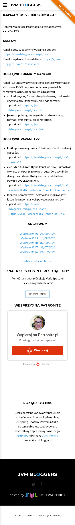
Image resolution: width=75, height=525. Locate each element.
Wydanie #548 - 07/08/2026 (37, 242)
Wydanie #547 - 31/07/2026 (37, 247)
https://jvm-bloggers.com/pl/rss (25, 54)
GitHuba (22, 435)
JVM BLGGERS (26, 5)
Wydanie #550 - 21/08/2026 (37, 233)
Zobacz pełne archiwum (37, 261)
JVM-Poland (50, 435)
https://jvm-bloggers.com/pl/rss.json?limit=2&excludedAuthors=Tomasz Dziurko (37, 209)
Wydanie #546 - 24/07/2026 (37, 252)
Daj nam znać (37, 294)
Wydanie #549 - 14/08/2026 (37, 238)
